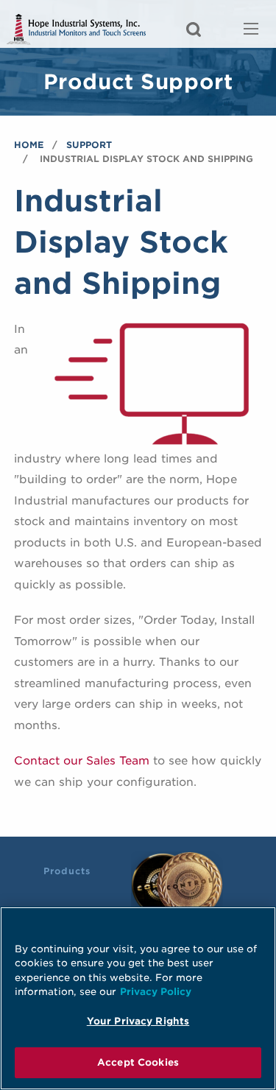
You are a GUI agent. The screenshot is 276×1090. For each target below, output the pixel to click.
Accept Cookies (138, 1062)
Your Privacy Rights (138, 1021)
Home (28, 144)
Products (67, 870)
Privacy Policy (155, 991)
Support (89, 144)
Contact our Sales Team (81, 760)
